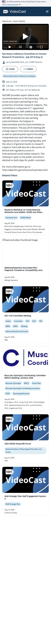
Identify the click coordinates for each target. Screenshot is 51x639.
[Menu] (47, 11)
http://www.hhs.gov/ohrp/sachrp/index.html (25, 169)
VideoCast (6, 21)
